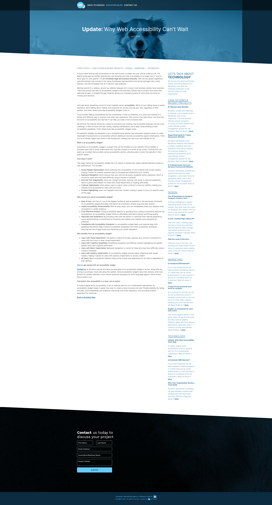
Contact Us (130, 5)
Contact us (81, 269)
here (191, 131)
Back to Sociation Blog (86, 297)
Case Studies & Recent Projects (107, 68)
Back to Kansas (96, 5)
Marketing (140, 68)
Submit (94, 470)
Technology (153, 68)
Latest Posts (83, 68)
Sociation (154, 499)
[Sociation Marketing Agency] (81, 5)
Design (129, 68)
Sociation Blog (114, 5)
